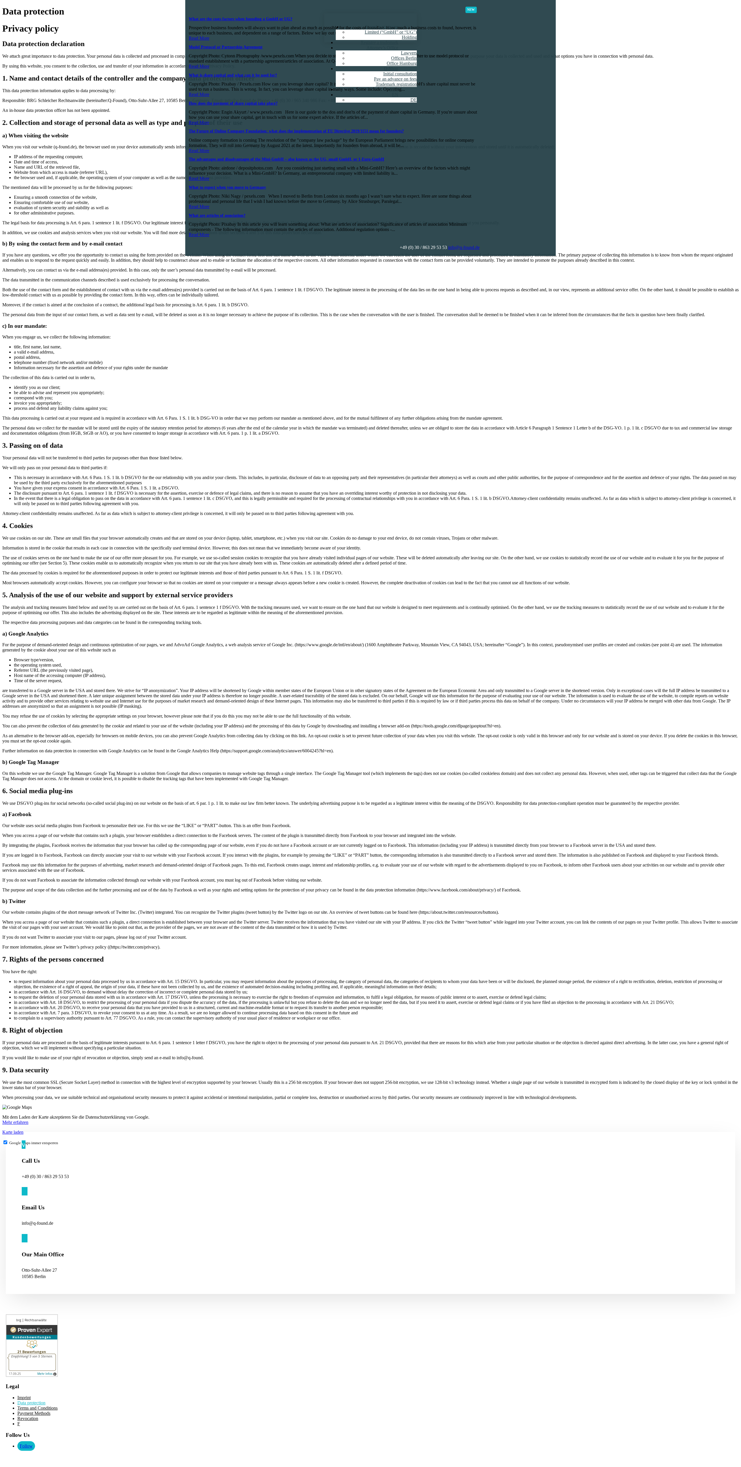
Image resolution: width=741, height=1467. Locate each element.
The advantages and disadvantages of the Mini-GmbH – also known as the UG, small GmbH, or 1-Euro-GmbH (286, 159)
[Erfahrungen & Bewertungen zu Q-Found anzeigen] (32, 1375)
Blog (393, 89)
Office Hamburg (402, 63)
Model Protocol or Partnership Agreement (226, 47)
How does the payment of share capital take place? (233, 103)
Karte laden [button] (12, 1132)
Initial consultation (400, 73)
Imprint (24, 1397)
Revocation (27, 1418)
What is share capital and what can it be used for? (233, 75)
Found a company (381, 26)
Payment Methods (33, 1413)
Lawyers (409, 52)
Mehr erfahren (15, 1122)
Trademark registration (396, 84)
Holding (409, 37)
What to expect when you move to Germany (227, 187)
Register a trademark (379, 42)
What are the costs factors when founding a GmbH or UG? (240, 19)
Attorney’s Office (382, 47)
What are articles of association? (217, 215)
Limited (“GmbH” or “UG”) (391, 32)
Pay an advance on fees (395, 79)
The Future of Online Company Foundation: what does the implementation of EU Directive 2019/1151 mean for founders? (296, 131)
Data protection (31, 1402)
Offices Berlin (404, 58)
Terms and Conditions (37, 1408)
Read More (199, 38)
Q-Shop (391, 68)
